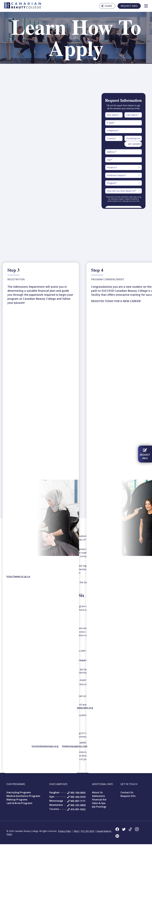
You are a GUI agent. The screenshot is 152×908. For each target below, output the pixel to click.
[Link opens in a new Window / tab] (117, 829)
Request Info (129, 6)
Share (107, 5)
